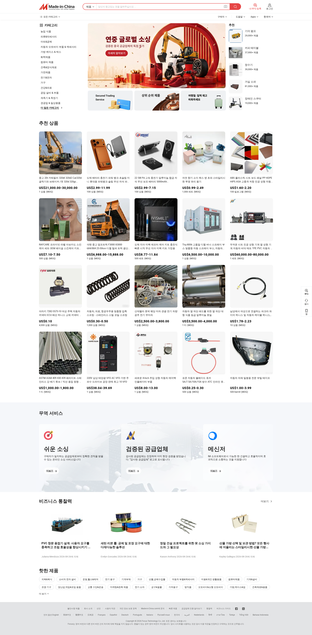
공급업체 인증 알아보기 (192, 608)
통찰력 (209, 608)
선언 (99, 608)
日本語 (90, 614)
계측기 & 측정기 (49, 98)
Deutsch (125, 614)
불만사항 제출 (73, 608)
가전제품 (45, 72)
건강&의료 (46, 87)
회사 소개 (88, 608)
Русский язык (163, 614)
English (55, 614)
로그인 (269, 8)
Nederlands (199, 614)
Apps (253, 16)
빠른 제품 (173, 608)
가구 (43, 82)
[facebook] (236, 608)
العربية (187, 614)
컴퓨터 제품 (47, 62)
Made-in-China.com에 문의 (152, 608)
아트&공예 (46, 41)
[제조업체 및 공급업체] (56, 6)
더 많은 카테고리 (50, 107)
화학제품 (45, 57)
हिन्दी (210, 614)
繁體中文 (79, 614)
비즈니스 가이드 (224, 608)
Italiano (149, 614)
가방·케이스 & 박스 (51, 51)
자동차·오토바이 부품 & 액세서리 (58, 46)
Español (113, 614)
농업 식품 (46, 31)
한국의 (177, 614)
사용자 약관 (110, 608)
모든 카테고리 (50, 16)
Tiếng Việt (243, 614)
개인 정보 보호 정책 (128, 608)
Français (101, 614)
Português (137, 614)
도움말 (239, 16)
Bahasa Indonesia (260, 614)
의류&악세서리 (49, 36)
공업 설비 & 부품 (50, 92)
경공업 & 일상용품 (50, 103)
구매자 (221, 16)
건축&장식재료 (49, 67)
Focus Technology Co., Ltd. (153, 621)
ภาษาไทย (220, 614)
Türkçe (232, 614)
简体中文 (67, 614)
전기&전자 (46, 77)
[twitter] (243, 608)
